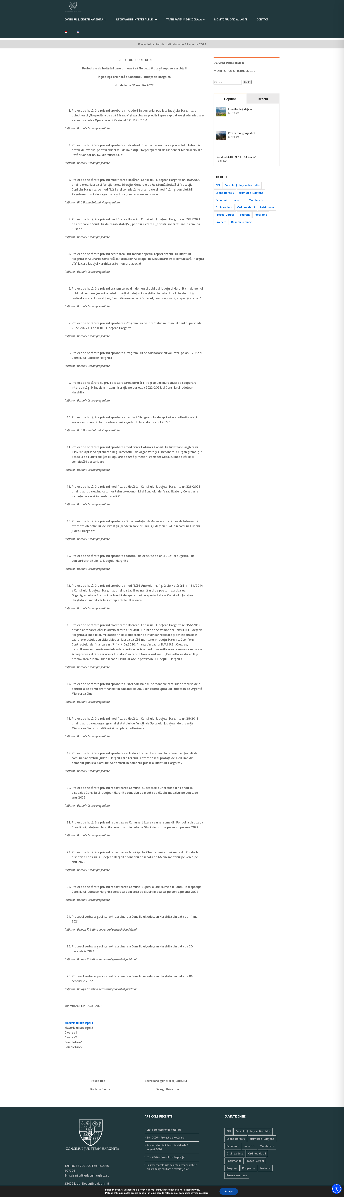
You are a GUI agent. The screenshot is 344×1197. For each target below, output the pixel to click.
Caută (247, 82)
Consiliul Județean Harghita (242, 185)
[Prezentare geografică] (221, 133)
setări (204, 1193)
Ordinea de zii (246, 207)
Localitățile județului (240, 109)
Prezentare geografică (241, 133)
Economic (222, 200)
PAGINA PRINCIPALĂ (229, 63)
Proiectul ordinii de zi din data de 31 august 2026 (168, 1147)
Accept (229, 1191)
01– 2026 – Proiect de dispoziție (166, 1157)
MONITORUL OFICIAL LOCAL (234, 70)
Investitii (238, 200)
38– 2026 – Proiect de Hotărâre (165, 1138)
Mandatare (256, 200)
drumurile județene (251, 193)
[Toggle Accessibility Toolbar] (336, 1188)
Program (244, 214)
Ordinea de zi (224, 207)
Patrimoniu (267, 207)
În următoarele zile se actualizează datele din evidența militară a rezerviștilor (172, 1167)
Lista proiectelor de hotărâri (164, 1130)
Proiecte (221, 222)
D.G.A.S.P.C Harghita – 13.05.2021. (236, 157)
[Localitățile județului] (221, 109)
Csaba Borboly (225, 193)
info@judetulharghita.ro (92, 1175)
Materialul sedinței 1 (78, 1022)
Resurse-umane (241, 222)
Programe (260, 214)
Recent (263, 99)
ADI (218, 185)
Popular (230, 99)
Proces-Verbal (225, 214)
